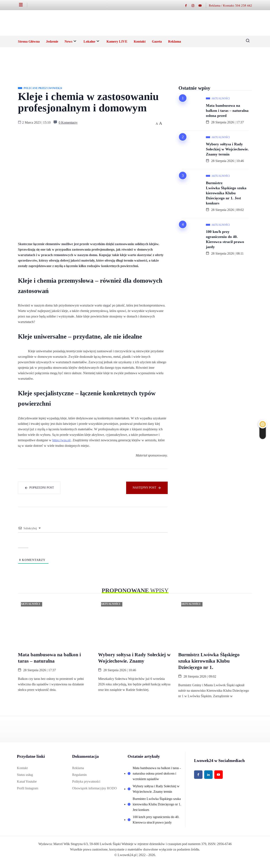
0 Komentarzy (68, 122)
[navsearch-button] (246, 41)
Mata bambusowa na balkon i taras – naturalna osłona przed (227, 110)
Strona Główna (29, 41)
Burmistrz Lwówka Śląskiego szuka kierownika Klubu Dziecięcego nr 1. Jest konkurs (226, 193)
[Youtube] (202, 5)
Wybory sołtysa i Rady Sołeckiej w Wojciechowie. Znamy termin (227, 149)
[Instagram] (195, 5)
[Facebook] (188, 5)
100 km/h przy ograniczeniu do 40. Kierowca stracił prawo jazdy (225, 239)
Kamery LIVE (117, 41)
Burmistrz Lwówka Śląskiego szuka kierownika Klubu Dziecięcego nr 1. (209, 661)
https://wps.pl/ (61, 440)
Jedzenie (52, 41)
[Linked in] (208, 774)
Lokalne (89, 41)
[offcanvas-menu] (23, 5)
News (68, 41)
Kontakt (140, 41)
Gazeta (157, 41)
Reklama (174, 41)
